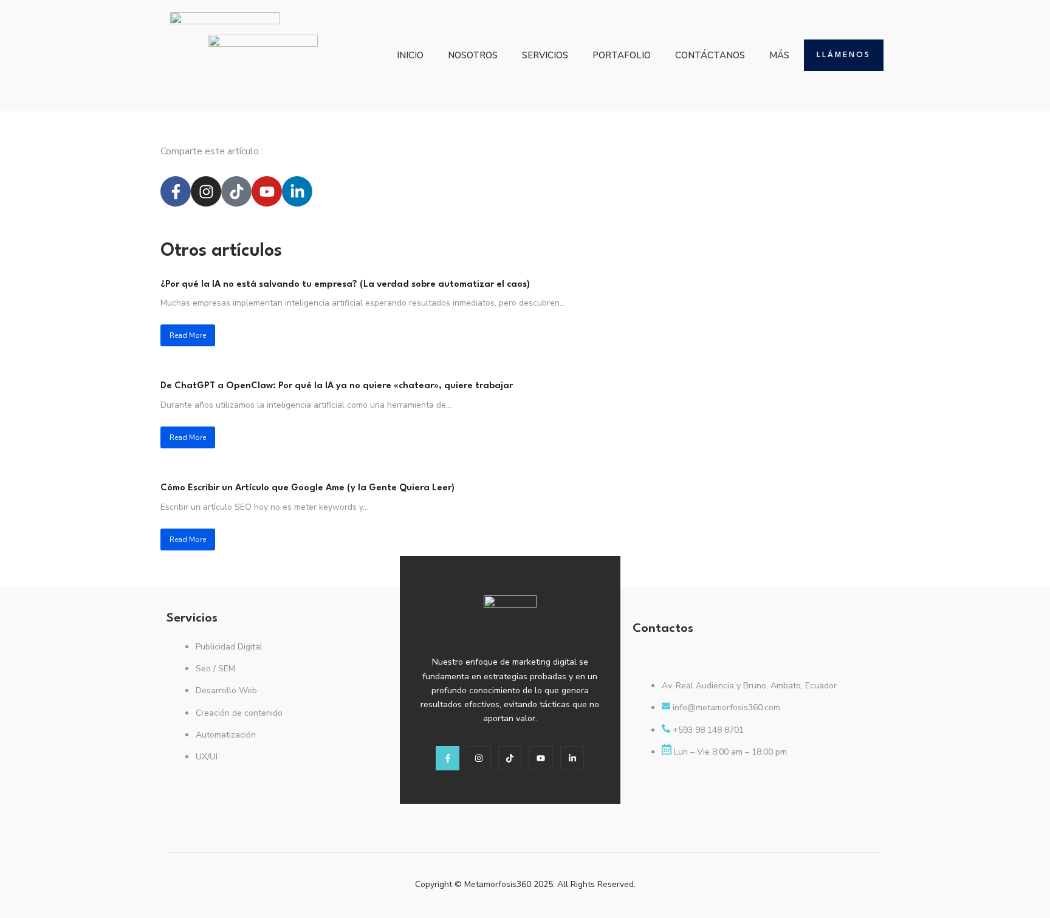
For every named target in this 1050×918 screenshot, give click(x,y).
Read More (188, 335)
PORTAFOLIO (621, 55)
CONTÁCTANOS (710, 55)
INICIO (410, 55)
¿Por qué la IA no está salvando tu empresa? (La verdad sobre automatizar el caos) (345, 284)
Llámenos (844, 55)
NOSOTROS (473, 55)
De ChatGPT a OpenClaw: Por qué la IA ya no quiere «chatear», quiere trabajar (336, 386)
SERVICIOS (545, 55)
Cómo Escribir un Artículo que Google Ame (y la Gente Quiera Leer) (307, 488)
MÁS (779, 55)
